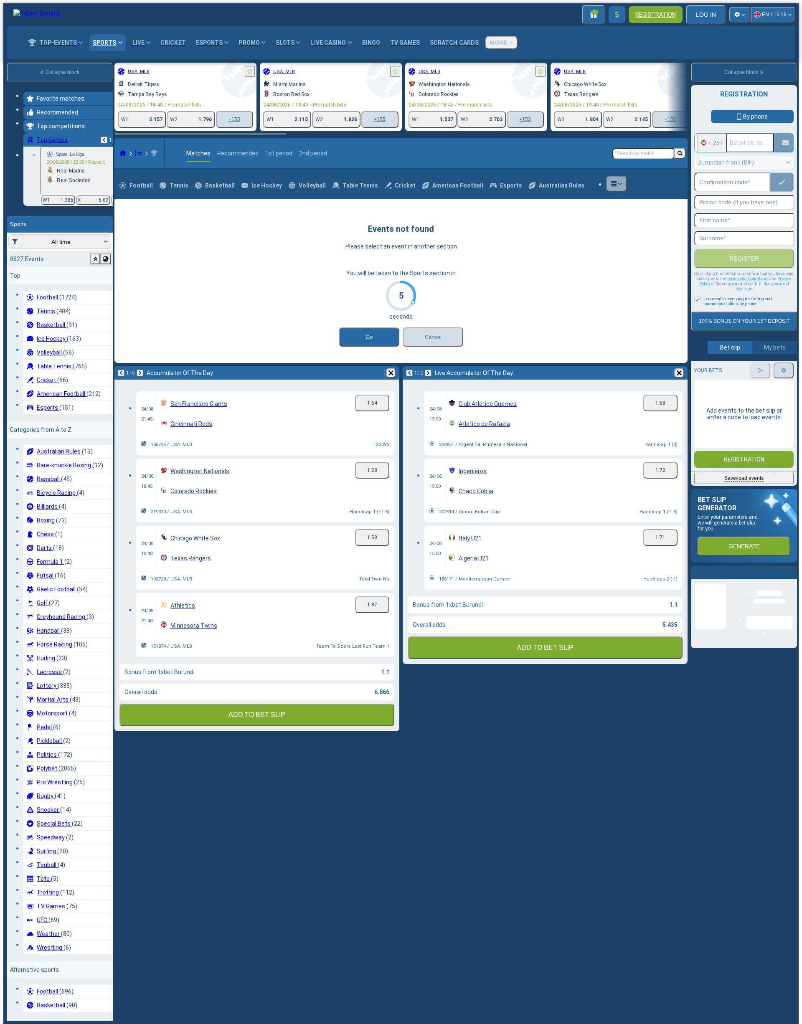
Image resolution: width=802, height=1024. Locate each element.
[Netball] (139, 153)
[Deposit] (617, 14)
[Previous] (104, 140)
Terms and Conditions (748, 278)
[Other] (616, 184)
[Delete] (391, 373)
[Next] (140, 373)
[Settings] (739, 15)
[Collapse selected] (95, 258)
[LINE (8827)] (123, 153)
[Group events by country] (105, 258)
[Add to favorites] (250, 71)
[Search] (680, 153)
